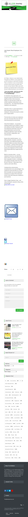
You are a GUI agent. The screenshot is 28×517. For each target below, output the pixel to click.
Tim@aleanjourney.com (9, 499)
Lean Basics (7, 417)
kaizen (6, 412)
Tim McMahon (10, 55)
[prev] (9, 325)
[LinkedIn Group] (14, 228)
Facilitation (17, 403)
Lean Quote (18, 338)
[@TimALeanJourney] (14, 242)
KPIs (12, 412)
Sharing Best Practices (9, 449)
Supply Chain (14, 452)
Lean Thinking (17, 429)
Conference (17, 392)
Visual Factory (7, 457)
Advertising (17, 513)
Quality (17, 440)
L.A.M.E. (18, 412)
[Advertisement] (14, 27)
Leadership (14, 338)
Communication (8, 392)
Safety (17, 446)
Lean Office (18, 423)
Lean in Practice (15, 347)
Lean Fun (6, 420)
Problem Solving (8, 437)
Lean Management (8, 423)
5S (5, 380)
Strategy (6, 452)
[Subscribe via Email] (14, 211)
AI (20, 380)
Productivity (17, 437)
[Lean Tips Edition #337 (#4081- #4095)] (7, 327)
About (7, 513)
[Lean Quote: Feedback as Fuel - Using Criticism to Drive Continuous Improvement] (7, 335)
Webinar (15, 457)
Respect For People (8, 446)
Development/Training (9, 397)
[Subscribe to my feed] (14, 194)
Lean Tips (13, 327)
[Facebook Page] (14, 239)
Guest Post (13, 406)
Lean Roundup (7, 429)
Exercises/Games (8, 403)
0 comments (14, 56)
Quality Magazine (8, 443)
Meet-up (14, 432)
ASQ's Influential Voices (9, 383)
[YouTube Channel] (14, 253)
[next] (9, 348)
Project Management (9, 440)
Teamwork (7, 454)
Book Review (7, 386)
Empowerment (7, 400)
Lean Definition (17, 417)
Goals (6, 406)
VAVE (14, 454)
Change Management (9, 389)
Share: (5, 269)
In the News (7, 409)
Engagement (16, 400)
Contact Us (8, 514)
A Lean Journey (13, 380)
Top (21, 505)
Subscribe (11, 513)
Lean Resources (17, 426)
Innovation (15, 409)
